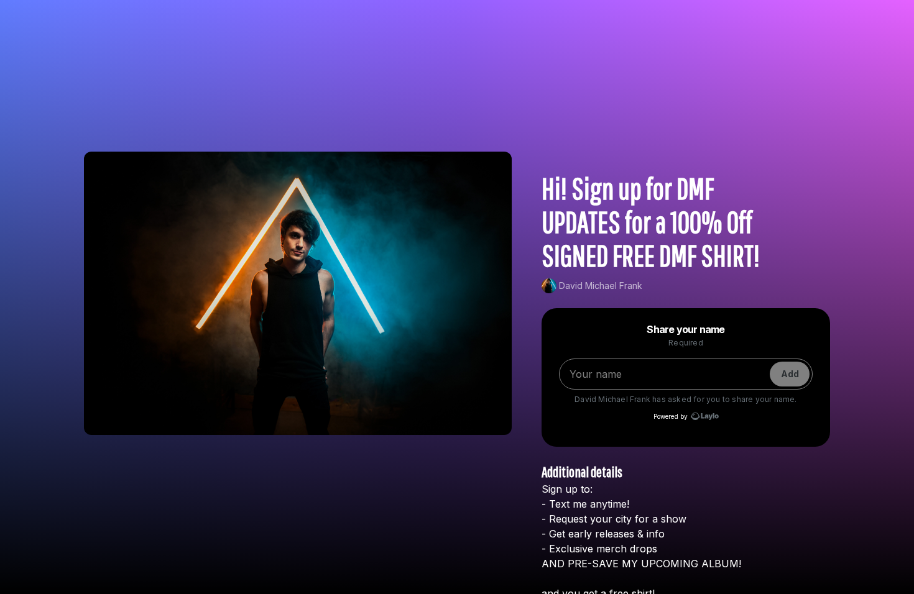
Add (790, 373)
